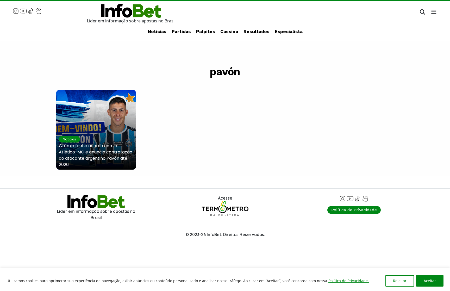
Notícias (157, 31)
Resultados (256, 31)
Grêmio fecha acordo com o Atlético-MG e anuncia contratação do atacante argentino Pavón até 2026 (95, 155)
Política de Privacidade (354, 209)
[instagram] (15, 11)
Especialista (289, 31)
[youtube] (23, 11)
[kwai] (38, 11)
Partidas (181, 31)
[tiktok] (31, 11)
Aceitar (430, 280)
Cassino (229, 31)
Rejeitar (400, 280)
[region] (225, 279)
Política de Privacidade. (348, 280)
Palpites (205, 31)
